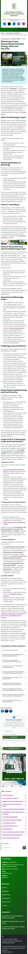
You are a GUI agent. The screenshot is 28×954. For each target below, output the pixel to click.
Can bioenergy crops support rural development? (12, 678)
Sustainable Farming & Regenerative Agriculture (14, 813)
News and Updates (14, 795)
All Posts (4, 887)
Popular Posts (6, 895)
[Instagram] (23, 23)
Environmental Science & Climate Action (14, 805)
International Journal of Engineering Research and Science (12, 917)
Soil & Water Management (14, 817)
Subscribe (14, 737)
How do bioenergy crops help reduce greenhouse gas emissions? (12, 655)
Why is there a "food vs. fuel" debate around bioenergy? (12, 666)
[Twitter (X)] (9, 23)
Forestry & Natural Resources (14, 838)
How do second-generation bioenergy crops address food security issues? (13, 672)
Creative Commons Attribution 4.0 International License (12, 942)
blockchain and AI (14, 829)
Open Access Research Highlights (14, 820)
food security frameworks (19, 556)
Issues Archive (6, 902)
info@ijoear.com (7, 873)
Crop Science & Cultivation (13, 33)
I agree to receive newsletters (10, 734)
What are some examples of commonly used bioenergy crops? (12, 660)
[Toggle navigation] (3, 29)
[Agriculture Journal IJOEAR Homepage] (14, 6)
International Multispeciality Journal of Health (13, 922)
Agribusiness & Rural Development (14, 835)
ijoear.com (5, 877)
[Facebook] (4, 23)
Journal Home (6, 898)
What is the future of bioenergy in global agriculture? (11, 700)
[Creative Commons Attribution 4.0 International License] (3, 936)
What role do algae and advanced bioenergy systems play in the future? (13, 689)
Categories (5, 891)
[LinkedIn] (14, 23)
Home (2, 33)
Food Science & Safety (14, 823)
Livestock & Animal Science (14, 826)
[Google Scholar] (18, 23)
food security (8, 107)
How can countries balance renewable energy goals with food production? (13, 695)
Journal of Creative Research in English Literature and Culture (13, 927)
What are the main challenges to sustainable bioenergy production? (12, 683)
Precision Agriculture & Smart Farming (14, 832)
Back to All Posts (15, 748)
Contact (4, 905)
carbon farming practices (16, 328)
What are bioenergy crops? (10, 650)
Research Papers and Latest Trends (14, 801)
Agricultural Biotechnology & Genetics (14, 809)
